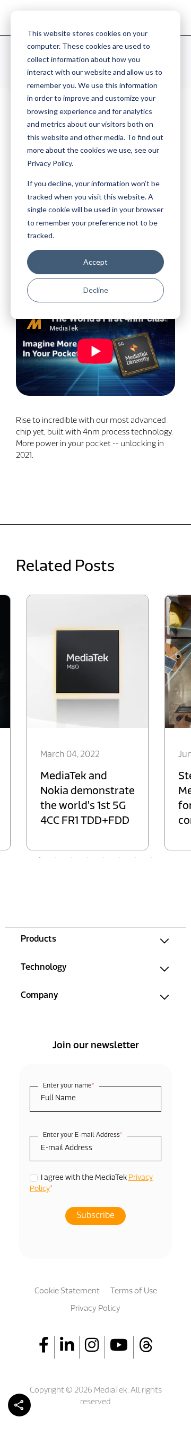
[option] (88, 723)
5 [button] (103, 857)
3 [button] (71, 857)
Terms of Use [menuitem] (133, 1291)
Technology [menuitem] (43, 967)
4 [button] (87, 857)
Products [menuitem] (38, 939)
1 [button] (39, 857)
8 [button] (151, 857)
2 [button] (55, 857)
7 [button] (135, 857)
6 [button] (119, 857)
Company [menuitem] (39, 996)
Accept (95, 261)
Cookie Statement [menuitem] (67, 1291)
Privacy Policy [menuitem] (95, 1309)
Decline (95, 289)
